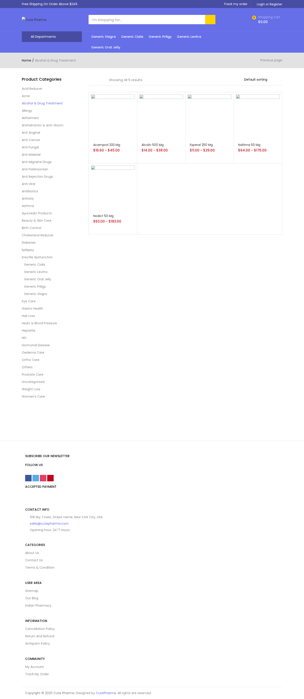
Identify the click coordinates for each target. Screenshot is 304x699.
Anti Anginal (31, 132)
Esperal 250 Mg (201, 145)
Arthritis (28, 198)
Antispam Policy (37, 643)
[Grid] (90, 80)
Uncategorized (33, 382)
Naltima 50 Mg (249, 145)
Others (27, 367)
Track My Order (37, 674)
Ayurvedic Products (37, 213)
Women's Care (33, 396)
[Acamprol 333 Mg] (113, 116)
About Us (32, 553)
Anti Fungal (30, 147)
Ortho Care (30, 360)
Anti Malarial (31, 154)
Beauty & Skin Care (36, 220)
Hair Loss (28, 316)
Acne (26, 96)
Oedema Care (33, 352)
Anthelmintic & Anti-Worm (42, 125)
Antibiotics (30, 191)
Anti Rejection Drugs (37, 176)
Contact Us (34, 560)
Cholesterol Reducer (37, 235)
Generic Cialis (132, 36)
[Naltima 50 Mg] (258, 116)
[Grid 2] (96, 80)
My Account (34, 667)
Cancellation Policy (40, 629)
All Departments (43, 36)
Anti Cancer (31, 140)
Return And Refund (39, 636)
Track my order (235, 4)
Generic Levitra (189, 36)
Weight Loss (31, 389)
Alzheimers (30, 118)
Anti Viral (28, 184)
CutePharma (106, 693)
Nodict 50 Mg (103, 216)
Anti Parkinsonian (35, 169)
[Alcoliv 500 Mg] (161, 116)
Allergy (27, 110)
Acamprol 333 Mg (106, 145)
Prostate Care (32, 374)
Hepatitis (28, 330)
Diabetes (29, 242)
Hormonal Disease (36, 345)
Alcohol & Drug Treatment (42, 103)
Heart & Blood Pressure (39, 323)
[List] (103, 80)
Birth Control (31, 228)
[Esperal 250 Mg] (209, 116)
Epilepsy (28, 250)
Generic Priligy (160, 36)
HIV (24, 338)
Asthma (28, 206)
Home (26, 60)
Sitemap (31, 591)
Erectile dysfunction (37, 257)
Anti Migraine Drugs (37, 162)
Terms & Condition (40, 567)
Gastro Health (32, 308)
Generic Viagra (103, 36)
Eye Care (29, 301)
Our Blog (31, 598)
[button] (265, 19)
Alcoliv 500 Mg (153, 145)
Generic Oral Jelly (105, 47)
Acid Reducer (32, 88)
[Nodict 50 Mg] (113, 187)
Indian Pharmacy (38, 605)
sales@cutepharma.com (49, 523)
